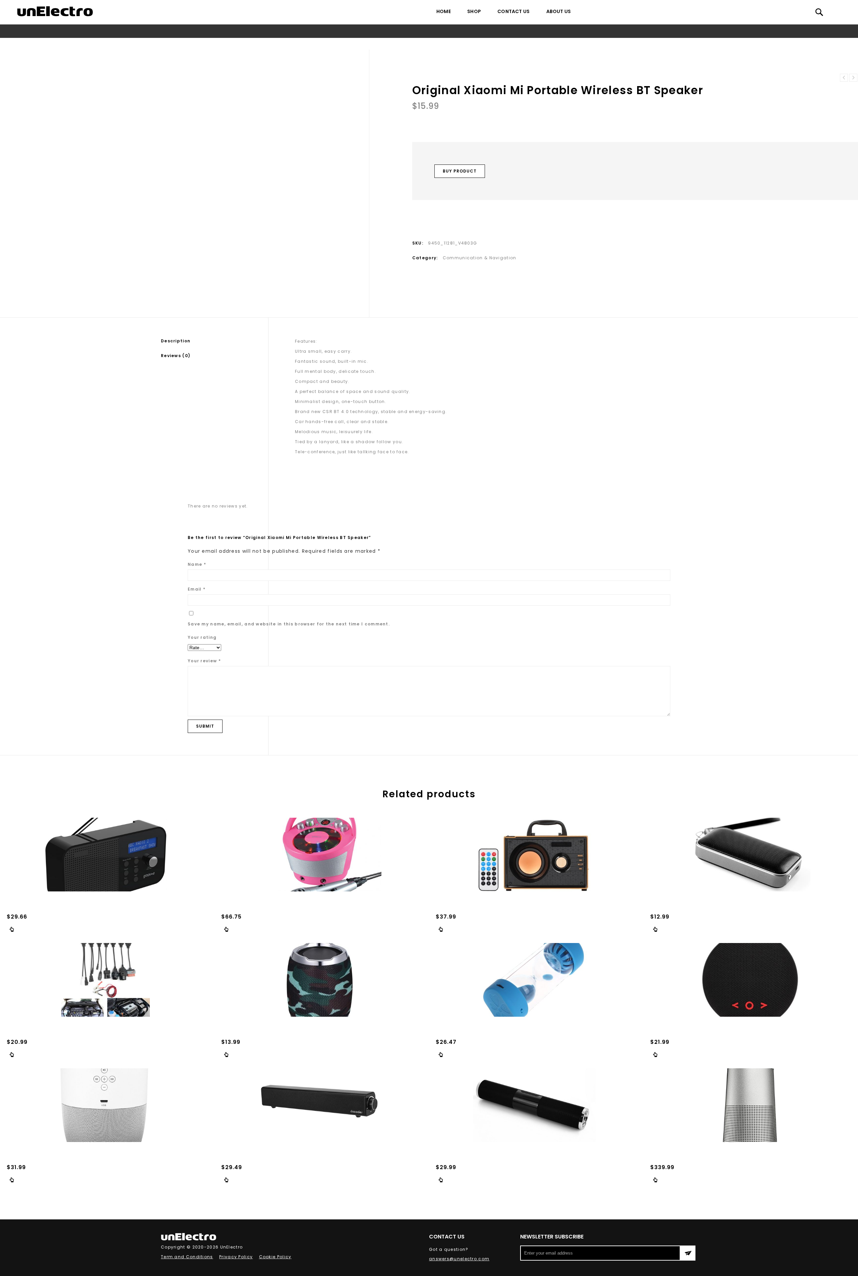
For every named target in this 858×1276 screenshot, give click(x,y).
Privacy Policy (236, 1257)
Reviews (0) (175, 355)
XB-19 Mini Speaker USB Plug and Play (853, 78)
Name (197, 564)
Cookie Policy (275, 1257)
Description (175, 341)
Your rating (202, 637)
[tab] (214, 341)
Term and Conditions (187, 1257)
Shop (474, 11)
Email (196, 589)
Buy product (460, 171)
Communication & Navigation (403, 44)
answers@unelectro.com (459, 1259)
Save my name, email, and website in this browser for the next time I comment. (289, 624)
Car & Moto (347, 44)
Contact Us (513, 11)
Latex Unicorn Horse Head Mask (844, 78)
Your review (204, 661)
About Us (558, 11)
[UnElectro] (55, 11)
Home (443, 11)
